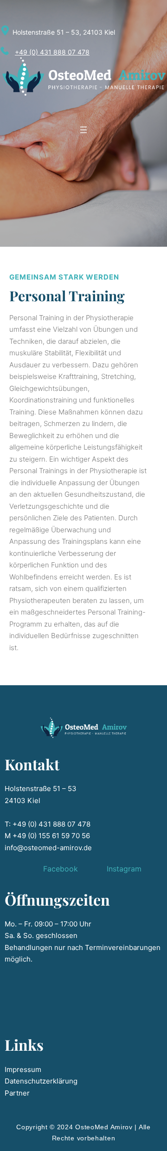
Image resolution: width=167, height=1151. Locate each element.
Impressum (23, 1069)
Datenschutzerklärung (41, 1081)
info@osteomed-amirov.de (48, 847)
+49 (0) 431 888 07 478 (52, 52)
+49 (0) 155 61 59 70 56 (51, 835)
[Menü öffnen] (83, 129)
